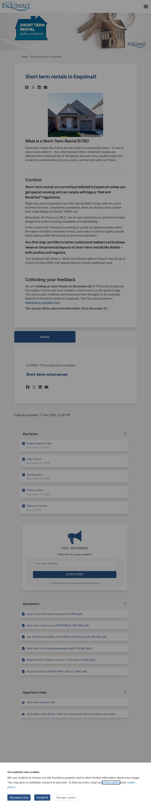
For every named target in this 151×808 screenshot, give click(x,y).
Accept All (42, 797)
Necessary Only (19, 797)
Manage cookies (66, 797)
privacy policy (111, 782)
